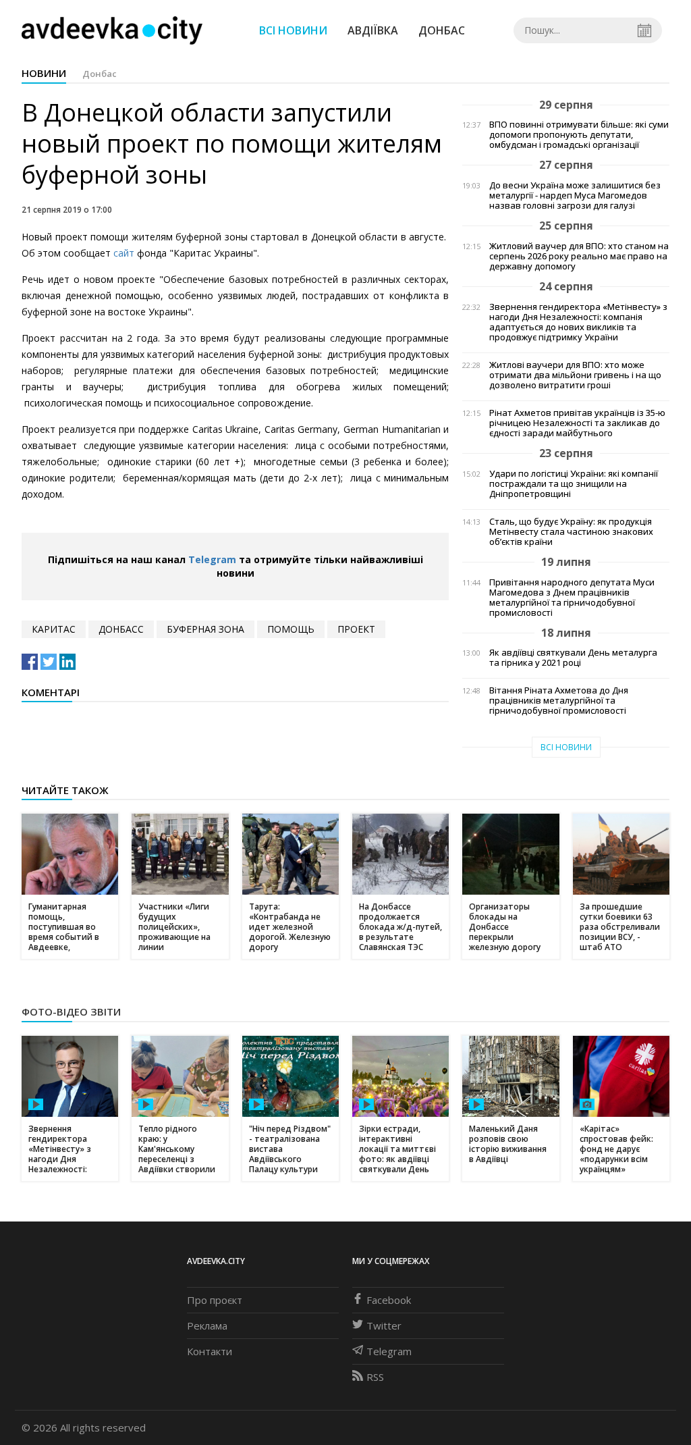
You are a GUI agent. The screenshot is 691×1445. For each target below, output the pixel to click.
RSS (375, 1377)
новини (44, 73)
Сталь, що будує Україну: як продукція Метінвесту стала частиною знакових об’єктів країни (571, 532)
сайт (125, 252)
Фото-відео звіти (71, 1011)
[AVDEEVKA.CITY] (112, 30)
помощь (290, 629)
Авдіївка (373, 30)
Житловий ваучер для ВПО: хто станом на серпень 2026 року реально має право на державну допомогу (579, 256)
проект (356, 629)
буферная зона (205, 629)
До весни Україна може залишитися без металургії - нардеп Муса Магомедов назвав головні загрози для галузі (575, 195)
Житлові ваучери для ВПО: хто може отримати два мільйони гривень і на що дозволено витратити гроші (575, 375)
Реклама (207, 1325)
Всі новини (293, 30)
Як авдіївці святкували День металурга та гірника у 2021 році (573, 658)
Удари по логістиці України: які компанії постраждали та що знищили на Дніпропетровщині (573, 484)
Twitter (384, 1325)
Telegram (212, 559)
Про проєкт (214, 1300)
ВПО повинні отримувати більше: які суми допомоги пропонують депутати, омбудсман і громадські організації (579, 135)
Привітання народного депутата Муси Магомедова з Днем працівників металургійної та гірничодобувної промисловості (572, 597)
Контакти (209, 1351)
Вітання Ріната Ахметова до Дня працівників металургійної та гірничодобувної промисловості (558, 700)
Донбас (441, 30)
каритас (54, 629)
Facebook (388, 1300)
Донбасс (121, 629)
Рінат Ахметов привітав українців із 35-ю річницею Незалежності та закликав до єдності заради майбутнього (577, 423)
